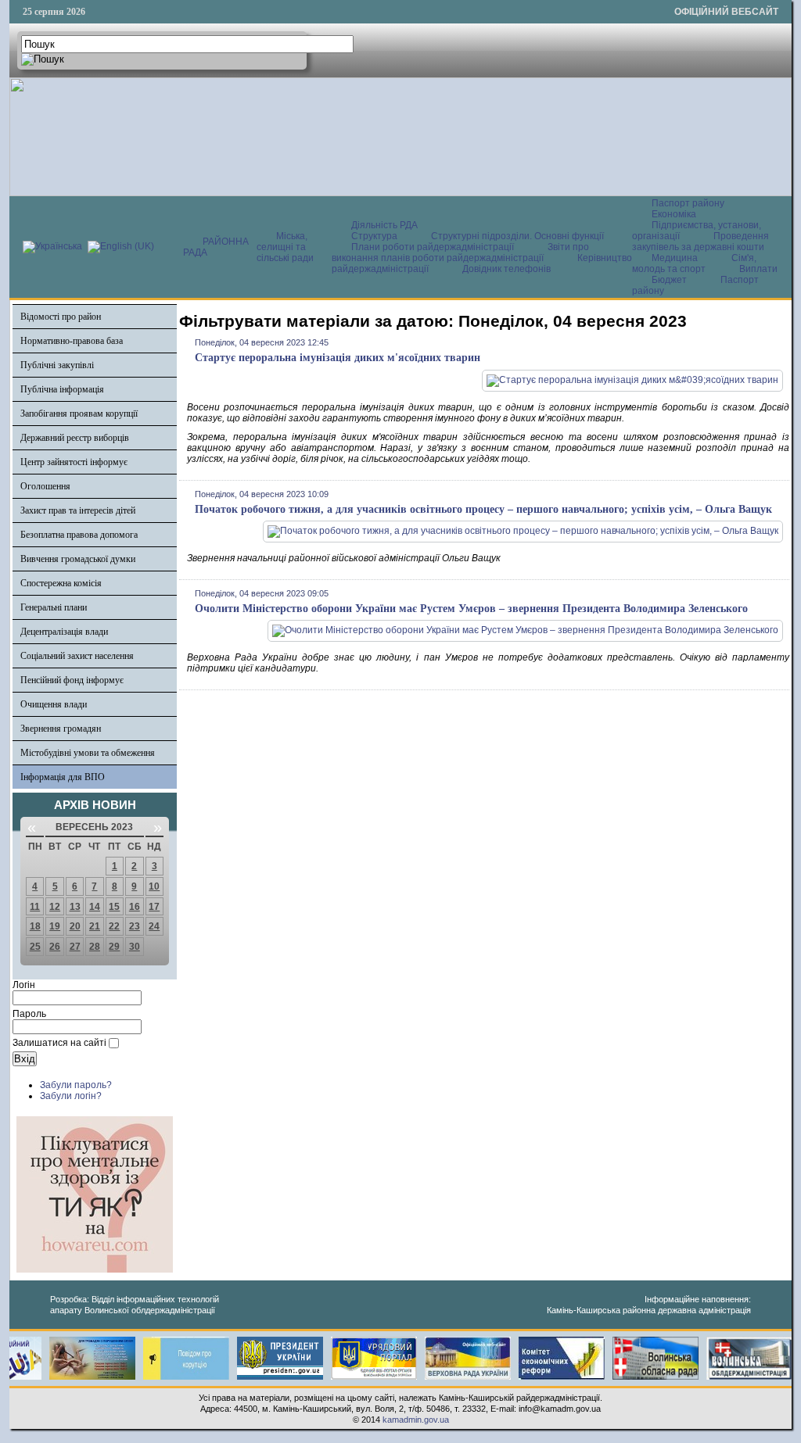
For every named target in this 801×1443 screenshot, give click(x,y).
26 (54, 946)
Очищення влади (53, 704)
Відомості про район (60, 316)
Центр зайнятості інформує (74, 462)
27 (75, 946)
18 (35, 926)
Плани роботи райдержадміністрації (432, 247)
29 (114, 946)
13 (75, 906)
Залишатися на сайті (59, 1042)
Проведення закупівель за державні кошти (700, 241)
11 (35, 906)
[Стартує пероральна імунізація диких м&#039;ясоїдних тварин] (632, 379)
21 (94, 926)
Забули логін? (71, 1095)
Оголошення (45, 486)
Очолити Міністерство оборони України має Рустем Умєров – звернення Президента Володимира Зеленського (471, 608)
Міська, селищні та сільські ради (285, 247)
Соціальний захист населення (77, 655)
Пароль (29, 1013)
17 (154, 906)
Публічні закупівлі (57, 365)
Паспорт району (688, 203)
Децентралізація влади (64, 631)
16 (134, 906)
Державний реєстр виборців (74, 437)
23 (134, 926)
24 (154, 926)
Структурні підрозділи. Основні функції (517, 236)
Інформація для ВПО (62, 777)
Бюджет (670, 279)
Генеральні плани (53, 607)
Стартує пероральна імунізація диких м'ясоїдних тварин (337, 357)
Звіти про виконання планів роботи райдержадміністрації (460, 252)
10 (154, 886)
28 (94, 946)
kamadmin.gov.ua (416, 1419)
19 (54, 926)
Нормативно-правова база (71, 340)
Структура (374, 236)
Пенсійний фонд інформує (72, 680)
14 (94, 906)
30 (134, 946)
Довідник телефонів (506, 268)
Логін (24, 984)
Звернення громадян (60, 728)
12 (54, 906)
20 (75, 926)
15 (114, 906)
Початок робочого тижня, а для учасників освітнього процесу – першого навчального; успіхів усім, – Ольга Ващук (483, 509)
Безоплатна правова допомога (79, 534)
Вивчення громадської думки (77, 558)
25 (35, 946)
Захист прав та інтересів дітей (77, 510)
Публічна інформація (62, 389)
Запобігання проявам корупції (79, 413)
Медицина (676, 257)
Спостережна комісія (61, 583)
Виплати (758, 268)
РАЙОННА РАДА (216, 247)
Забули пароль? (76, 1085)
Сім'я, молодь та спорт (694, 263)
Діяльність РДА (384, 225)
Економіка (674, 214)
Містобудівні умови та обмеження (87, 752)
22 (114, 926)
